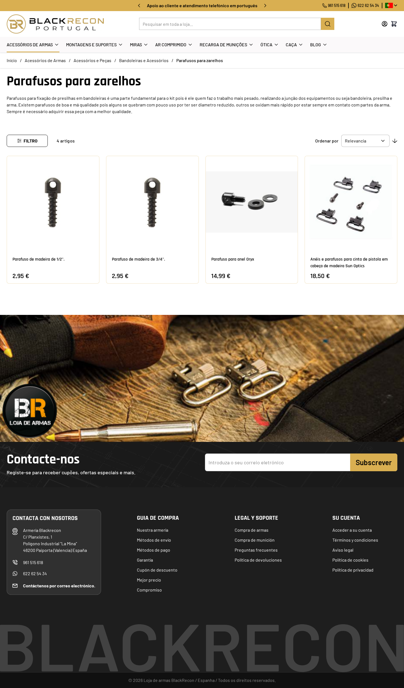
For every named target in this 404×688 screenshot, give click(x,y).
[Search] (327, 24)
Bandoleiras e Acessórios (144, 60)
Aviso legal (342, 549)
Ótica (266, 44)
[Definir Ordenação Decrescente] (394, 140)
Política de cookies (350, 559)
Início (12, 60)
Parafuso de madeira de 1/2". (38, 259)
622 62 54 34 (368, 5)
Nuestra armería (152, 529)
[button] (27, 141)
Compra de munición (255, 539)
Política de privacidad (352, 569)
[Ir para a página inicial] (55, 24)
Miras (136, 44)
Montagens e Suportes (91, 44)
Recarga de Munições (223, 44)
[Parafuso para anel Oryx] (252, 202)
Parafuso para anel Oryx (232, 259)
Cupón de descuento (157, 569)
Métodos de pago (153, 549)
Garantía (145, 559)
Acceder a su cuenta (352, 529)
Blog (315, 44)
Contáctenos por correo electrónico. (59, 585)
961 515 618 (336, 5)
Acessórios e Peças (92, 60)
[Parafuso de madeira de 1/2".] (53, 202)
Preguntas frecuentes (256, 549)
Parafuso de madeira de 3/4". (138, 259)
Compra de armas (252, 529)
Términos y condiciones (355, 539)
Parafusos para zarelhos (199, 60)
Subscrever (374, 462)
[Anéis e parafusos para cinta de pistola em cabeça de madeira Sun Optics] (351, 202)
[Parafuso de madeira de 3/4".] (152, 202)
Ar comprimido (170, 44)
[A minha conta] (384, 24)
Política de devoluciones (258, 559)
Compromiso (149, 589)
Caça (291, 44)
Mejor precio (149, 579)
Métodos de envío (154, 539)
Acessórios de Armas (30, 44)
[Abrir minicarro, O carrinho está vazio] (394, 23)
